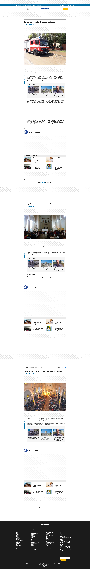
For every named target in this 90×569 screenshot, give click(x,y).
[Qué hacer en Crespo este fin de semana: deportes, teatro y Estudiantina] (49, 166)
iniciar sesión (42, 182)
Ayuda (50, 564)
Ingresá (72, 8)
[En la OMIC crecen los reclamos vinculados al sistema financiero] (49, 159)
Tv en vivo (67, 5)
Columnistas (38, 5)
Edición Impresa (62, 5)
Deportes (20, 5)
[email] (31, 24)
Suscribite (65, 8)
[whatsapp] (26, 24)
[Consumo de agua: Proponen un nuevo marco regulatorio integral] (27, 159)
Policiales (24, 5)
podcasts (34, 5)
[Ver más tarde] (24, 24)
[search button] (16, 5)
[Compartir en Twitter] (30, 24)
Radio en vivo (72, 5)
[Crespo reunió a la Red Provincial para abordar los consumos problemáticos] (27, 166)
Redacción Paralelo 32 (34, 132)
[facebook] (28, 24)
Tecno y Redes (29, 5)
